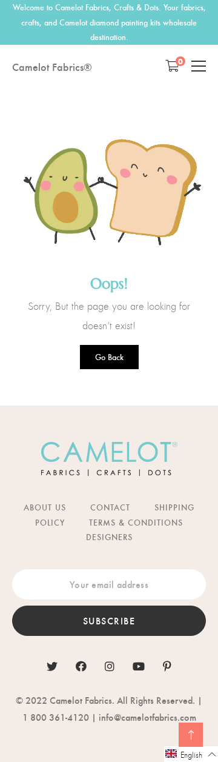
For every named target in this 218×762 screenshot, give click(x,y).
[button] (191, 754)
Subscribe (109, 620)
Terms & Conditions (136, 522)
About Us (45, 507)
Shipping (174, 507)
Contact (110, 507)
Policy (50, 522)
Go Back (109, 357)
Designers (109, 537)
